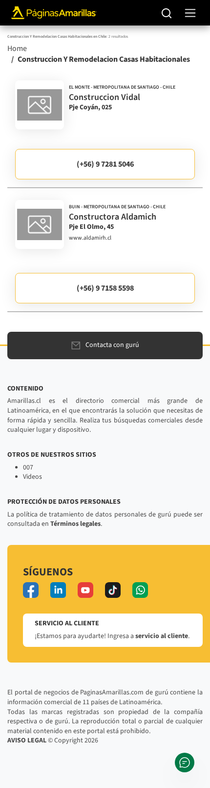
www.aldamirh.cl (90, 238)
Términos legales (75, 524)
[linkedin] (58, 590)
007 (28, 467)
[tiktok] (113, 590)
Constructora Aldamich (112, 217)
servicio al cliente (161, 636)
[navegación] (190, 13)
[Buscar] (167, 13)
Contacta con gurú (112, 345)
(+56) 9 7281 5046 (105, 164)
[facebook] (31, 590)
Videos (32, 477)
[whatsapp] (140, 590)
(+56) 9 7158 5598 (105, 288)
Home (17, 48)
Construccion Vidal (104, 97)
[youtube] (85, 590)
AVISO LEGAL (26, 740)
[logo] (39, 104)
